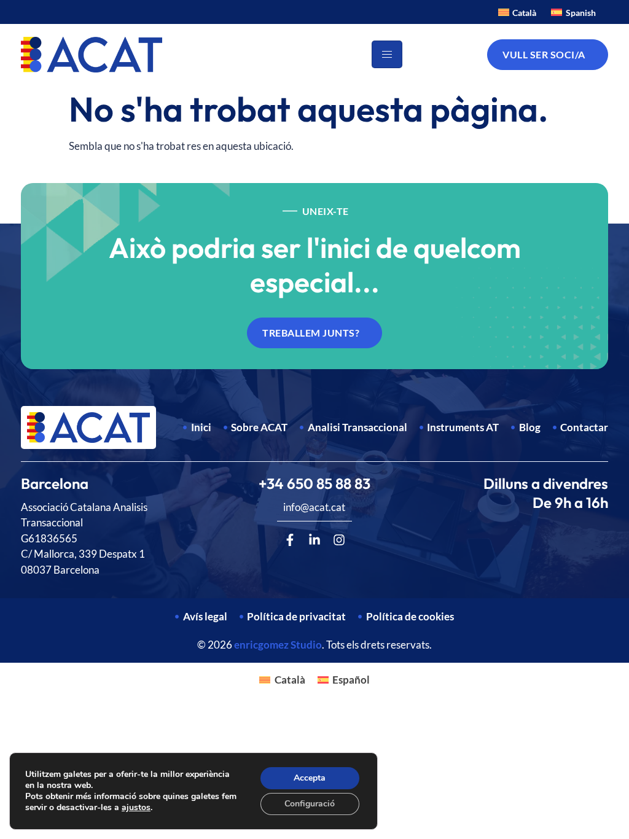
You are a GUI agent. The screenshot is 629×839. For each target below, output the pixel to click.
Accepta (310, 778)
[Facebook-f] (290, 540)
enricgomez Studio (278, 644)
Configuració (309, 804)
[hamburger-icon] (387, 54)
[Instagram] (339, 540)
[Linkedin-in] (314, 540)
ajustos (136, 807)
